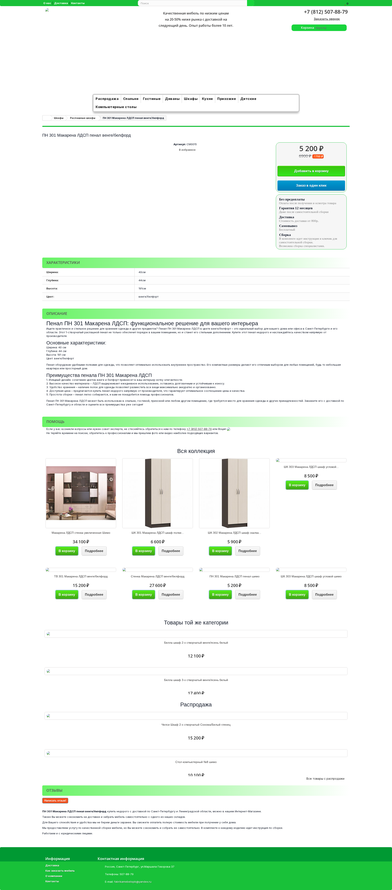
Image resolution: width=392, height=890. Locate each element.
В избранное (187, 149)
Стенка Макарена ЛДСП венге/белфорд (157, 576)
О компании (53, 876)
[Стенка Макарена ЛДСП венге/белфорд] (157, 570)
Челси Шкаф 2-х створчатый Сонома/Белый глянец (196, 724)
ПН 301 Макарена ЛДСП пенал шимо (234, 576)
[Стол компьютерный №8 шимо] (196, 753)
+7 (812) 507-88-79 (326, 11)
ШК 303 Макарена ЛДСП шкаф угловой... (311, 466)
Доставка (52, 865)
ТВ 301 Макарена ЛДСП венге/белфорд (81, 576)
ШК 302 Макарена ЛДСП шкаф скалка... (234, 532)
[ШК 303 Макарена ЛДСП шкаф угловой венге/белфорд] (311, 460)
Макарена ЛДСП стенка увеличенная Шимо (81, 532)
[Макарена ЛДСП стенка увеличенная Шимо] (81, 493)
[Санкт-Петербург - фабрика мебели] (93, 51)
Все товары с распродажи (326, 778)
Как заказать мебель (60, 870)
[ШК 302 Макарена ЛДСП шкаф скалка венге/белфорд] (234, 493)
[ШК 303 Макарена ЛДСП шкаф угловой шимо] (311, 570)
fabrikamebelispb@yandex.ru (132, 881)
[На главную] (46, 118)
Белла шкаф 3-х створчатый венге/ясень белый (196, 680)
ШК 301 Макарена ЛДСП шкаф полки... (157, 532)
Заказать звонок (327, 19)
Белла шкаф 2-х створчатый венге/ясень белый (196, 642)
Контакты (52, 881)
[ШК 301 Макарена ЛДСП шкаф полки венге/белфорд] (157, 493)
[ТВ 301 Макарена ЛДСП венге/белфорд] (81, 570)
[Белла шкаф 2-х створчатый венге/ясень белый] (196, 634)
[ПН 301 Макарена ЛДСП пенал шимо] (234, 570)
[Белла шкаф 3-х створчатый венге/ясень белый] (196, 671)
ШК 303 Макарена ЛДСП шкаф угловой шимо (311, 576)
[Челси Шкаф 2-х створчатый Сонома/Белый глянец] (196, 716)
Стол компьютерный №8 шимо (196, 762)
